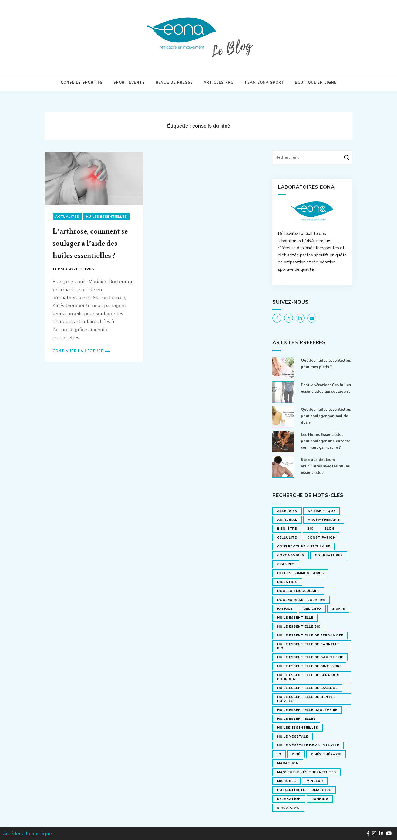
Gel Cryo (312, 608)
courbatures (329, 555)
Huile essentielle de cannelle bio (308, 646)
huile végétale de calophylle (308, 745)
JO (279, 754)
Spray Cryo (288, 807)
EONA (89, 269)
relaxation (289, 799)
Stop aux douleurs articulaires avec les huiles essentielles (325, 466)
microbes (286, 781)
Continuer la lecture (78, 351)
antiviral (287, 519)
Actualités (67, 216)
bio (310, 528)
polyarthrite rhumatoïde (304, 790)
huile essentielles (296, 718)
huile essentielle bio (299, 626)
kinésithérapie (326, 754)
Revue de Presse (174, 82)
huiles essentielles (297, 727)
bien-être (287, 528)
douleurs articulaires (301, 600)
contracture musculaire (303, 546)
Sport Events (129, 82)
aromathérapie (324, 519)
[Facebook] (276, 318)
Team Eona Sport (264, 82)
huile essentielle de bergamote (310, 635)
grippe (338, 608)
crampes (286, 564)
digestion (287, 582)
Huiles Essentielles (106, 216)
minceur (315, 781)
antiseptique (321, 511)
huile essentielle (295, 617)
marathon (288, 763)
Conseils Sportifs (82, 82)
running (319, 799)
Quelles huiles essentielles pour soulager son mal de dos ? (326, 416)
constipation (321, 537)
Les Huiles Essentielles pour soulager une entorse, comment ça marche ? (326, 441)
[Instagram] (288, 318)
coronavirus (290, 555)
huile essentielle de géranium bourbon (308, 677)
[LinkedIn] (300, 318)
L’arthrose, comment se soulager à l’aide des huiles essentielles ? (90, 243)
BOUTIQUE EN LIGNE (316, 82)
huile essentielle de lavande (307, 688)
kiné (296, 754)
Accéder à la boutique (27, 833)
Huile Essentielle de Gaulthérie (310, 657)
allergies (287, 511)
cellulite (287, 537)
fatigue (285, 608)
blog (329, 528)
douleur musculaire (298, 591)
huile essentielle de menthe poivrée (306, 699)
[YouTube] (311, 318)
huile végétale (292, 736)
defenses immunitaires (300, 573)
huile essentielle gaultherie (307, 710)
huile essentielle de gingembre (309, 666)
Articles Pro (219, 82)
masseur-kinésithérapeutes (306, 772)
